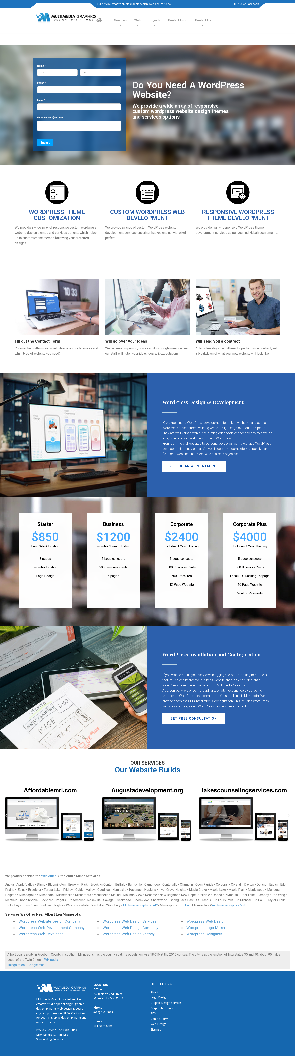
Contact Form (177, 20)
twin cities (49, 876)
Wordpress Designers (204, 934)
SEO (153, 1013)
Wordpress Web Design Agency (129, 934)
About (154, 992)
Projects (154, 20)
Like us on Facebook (246, 4)
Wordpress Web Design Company (130, 928)
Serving (51, 1030)
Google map (36, 965)
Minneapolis (44, 1035)
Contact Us (203, 20)
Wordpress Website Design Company (49, 921)
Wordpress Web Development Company (52, 928)
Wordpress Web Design (205, 921)
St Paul (57, 1035)
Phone (46, 83)
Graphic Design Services (166, 1003)
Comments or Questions (50, 117)
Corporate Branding (163, 1008)
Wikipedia (51, 960)
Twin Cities (70, 1030)
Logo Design (159, 997)
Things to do (16, 965)
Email (45, 100)
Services (120, 20)
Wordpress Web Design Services (130, 921)
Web (137, 20)
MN (65, 1035)
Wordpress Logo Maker (205, 928)
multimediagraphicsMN (228, 905)
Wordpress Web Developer (41, 934)
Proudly (41, 1030)
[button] (194, 466)
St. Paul (186, 905)
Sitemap (156, 1029)
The (59, 1030)
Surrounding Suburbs (49, 1039)
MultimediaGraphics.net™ (140, 905)
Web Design (158, 1024)
